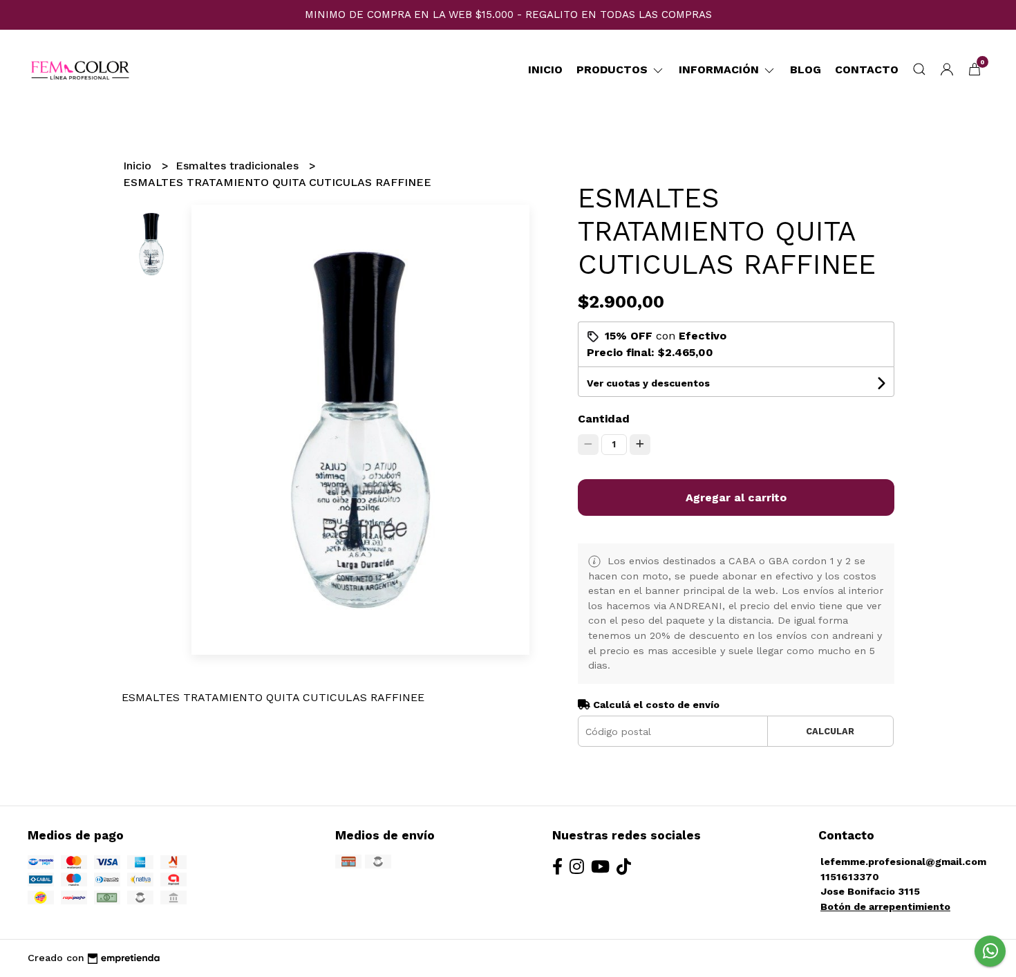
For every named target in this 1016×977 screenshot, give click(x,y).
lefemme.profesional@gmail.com (903, 861)
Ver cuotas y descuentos (648, 383)
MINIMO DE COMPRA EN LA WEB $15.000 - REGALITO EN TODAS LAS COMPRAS (508, 14)
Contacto (867, 69)
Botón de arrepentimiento (885, 906)
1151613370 (849, 876)
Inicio (545, 69)
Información (720, 69)
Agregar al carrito (736, 497)
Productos (613, 69)
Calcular (830, 731)
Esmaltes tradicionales (239, 165)
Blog (805, 69)
